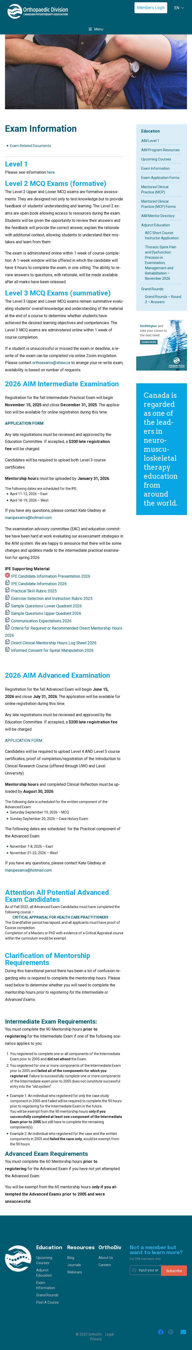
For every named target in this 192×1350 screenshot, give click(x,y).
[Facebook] (160, 1332)
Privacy (96, 1339)
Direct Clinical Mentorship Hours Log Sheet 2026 (53, 643)
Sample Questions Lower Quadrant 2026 (46, 606)
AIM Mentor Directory (158, 216)
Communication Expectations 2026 (41, 621)
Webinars (74, 1272)
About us (105, 1258)
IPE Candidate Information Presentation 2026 (50, 576)
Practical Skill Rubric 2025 (34, 591)
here (51, 172)
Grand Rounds (152, 289)
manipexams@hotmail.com (28, 517)
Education (150, 131)
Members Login (151, 7)
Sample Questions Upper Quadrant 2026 (46, 613)
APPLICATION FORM (24, 423)
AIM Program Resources (160, 150)
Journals (74, 1265)
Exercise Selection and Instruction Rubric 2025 (51, 598)
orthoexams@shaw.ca (51, 362)
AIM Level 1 (150, 141)
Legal (109, 1334)
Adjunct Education (155, 225)
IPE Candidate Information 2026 (39, 583)
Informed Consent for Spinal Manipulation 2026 (52, 650)
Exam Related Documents (30, 146)
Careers (104, 1265)
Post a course (47, 1302)
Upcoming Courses (156, 159)
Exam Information (155, 168)
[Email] (183, 1332)
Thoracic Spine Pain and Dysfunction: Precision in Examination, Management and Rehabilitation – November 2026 (160, 262)
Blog (70, 1258)
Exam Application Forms (160, 178)
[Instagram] (170, 1332)
